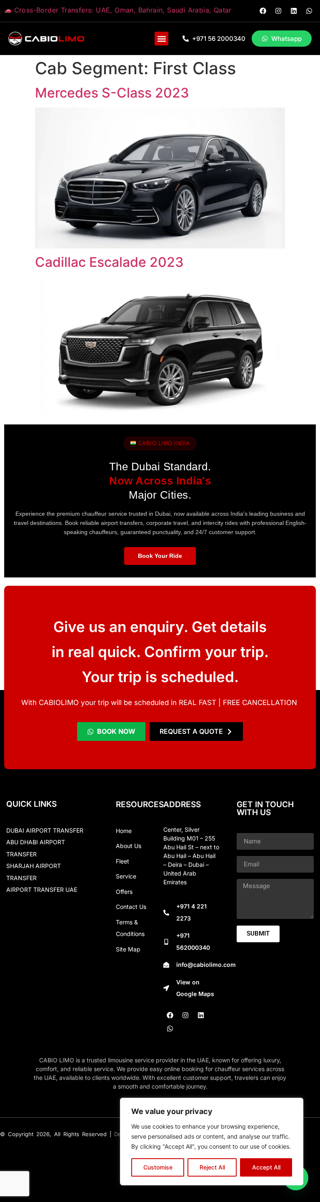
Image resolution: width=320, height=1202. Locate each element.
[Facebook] (263, 11)
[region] (211, 1141)
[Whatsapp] (309, 11)
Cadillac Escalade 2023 (109, 262)
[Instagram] (278, 11)
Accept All (266, 1167)
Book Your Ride (160, 555)
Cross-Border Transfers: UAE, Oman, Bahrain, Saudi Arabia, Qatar (122, 10)
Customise (157, 1167)
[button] (161, 38)
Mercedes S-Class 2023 (112, 93)
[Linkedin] (293, 11)
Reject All (212, 1167)
